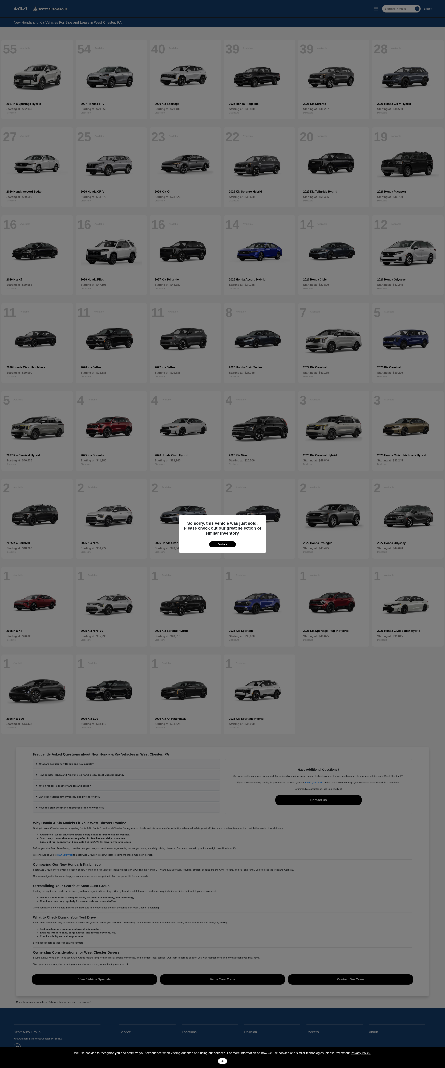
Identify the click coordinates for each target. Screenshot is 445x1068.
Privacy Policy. (361, 1053)
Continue (222, 544)
